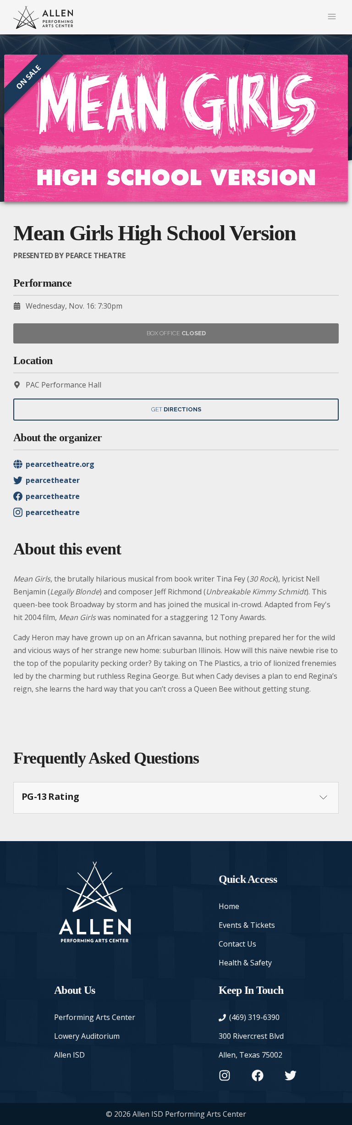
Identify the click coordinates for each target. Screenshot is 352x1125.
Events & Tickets (247, 925)
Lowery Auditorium (87, 1036)
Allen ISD (69, 1055)
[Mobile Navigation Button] (332, 17)
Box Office (176, 333)
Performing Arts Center (94, 1017)
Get (176, 409)
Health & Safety (245, 963)
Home (229, 906)
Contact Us (237, 944)
